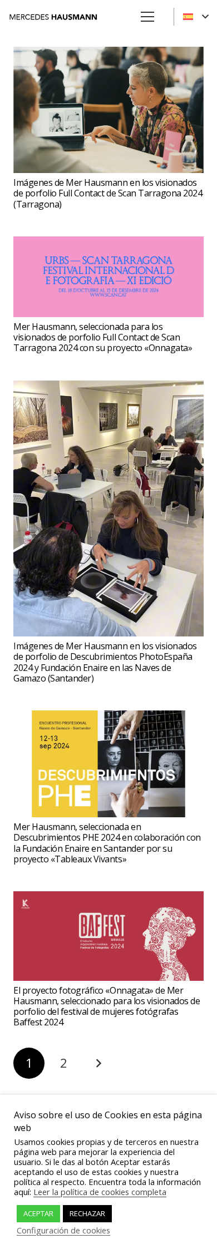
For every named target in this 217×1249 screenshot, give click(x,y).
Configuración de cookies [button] (63, 1230)
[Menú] (147, 17)
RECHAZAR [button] (87, 1213)
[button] (195, 17)
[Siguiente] (98, 1063)
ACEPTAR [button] (38, 1213)
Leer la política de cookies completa (99, 1191)
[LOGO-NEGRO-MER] (53, 16)
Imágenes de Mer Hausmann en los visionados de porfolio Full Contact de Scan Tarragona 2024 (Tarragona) (107, 193)
